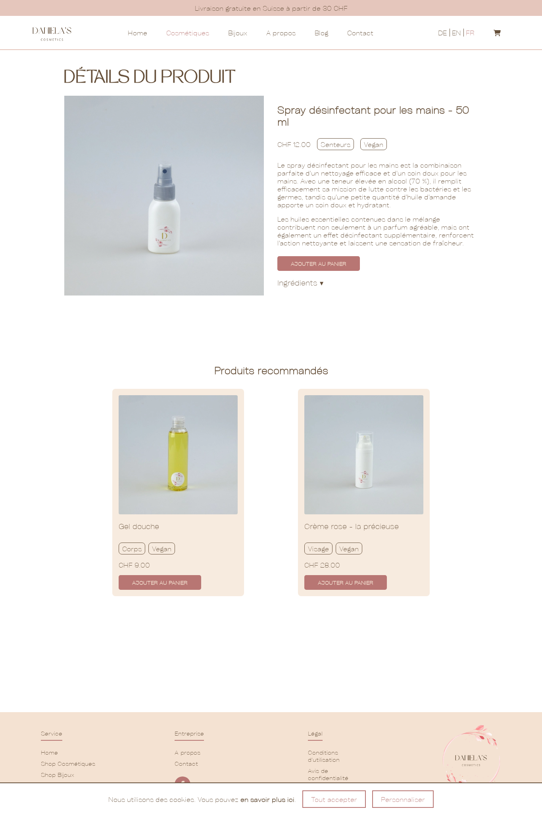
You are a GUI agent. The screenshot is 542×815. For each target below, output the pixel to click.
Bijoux (237, 33)
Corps (132, 548)
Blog (321, 33)
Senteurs (335, 144)
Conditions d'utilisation (324, 756)
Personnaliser (403, 799)
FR (470, 33)
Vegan (373, 144)
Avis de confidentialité (328, 774)
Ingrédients (300, 282)
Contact (360, 33)
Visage (318, 548)
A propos (281, 33)
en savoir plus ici (267, 799)
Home (137, 33)
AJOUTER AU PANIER (318, 263)
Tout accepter (334, 799)
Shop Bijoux (57, 774)
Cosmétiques (187, 33)
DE (442, 33)
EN (456, 33)
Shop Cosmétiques (68, 763)
